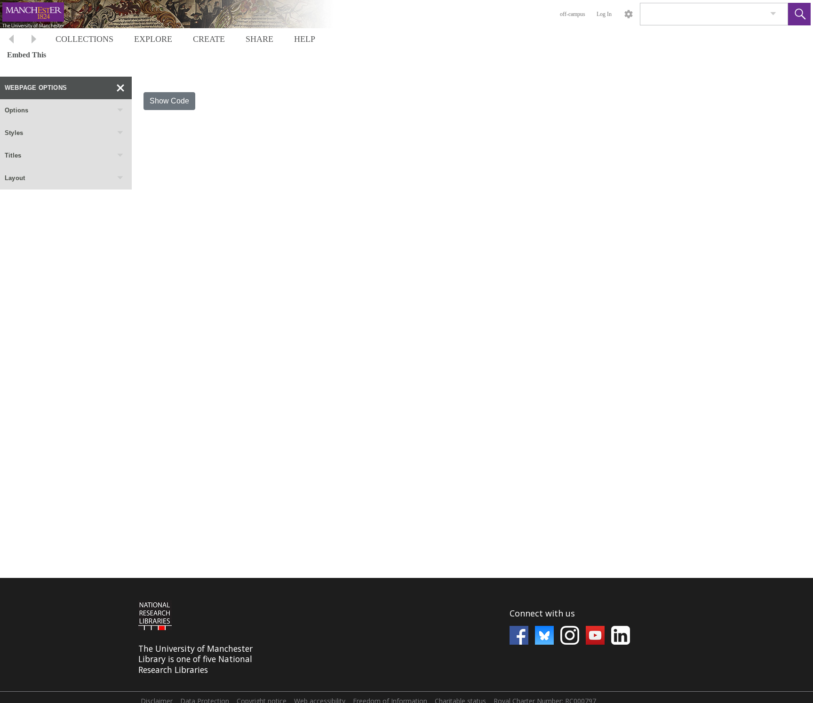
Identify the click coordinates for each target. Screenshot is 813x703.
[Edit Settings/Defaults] (628, 14)
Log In (604, 14)
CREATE (209, 39)
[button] (799, 14)
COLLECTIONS (84, 39)
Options (16, 110)
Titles (13, 155)
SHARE (259, 39)
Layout (15, 178)
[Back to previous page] (11, 40)
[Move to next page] (34, 40)
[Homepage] (177, 14)
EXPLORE (153, 39)
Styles (14, 132)
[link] (773, 13)
